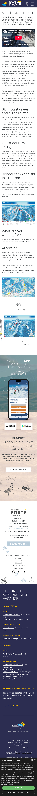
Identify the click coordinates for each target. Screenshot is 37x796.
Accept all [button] (18, 788)
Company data (28, 752)
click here (19, 782)
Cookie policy (9, 752)
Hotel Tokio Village (10, 672)
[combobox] (32, 760)
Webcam (18, 558)
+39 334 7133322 (21, 526)
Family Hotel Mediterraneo (13, 677)
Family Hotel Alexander (12, 654)
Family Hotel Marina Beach (13, 665)
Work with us (18, 565)
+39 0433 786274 (20, 524)
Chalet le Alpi (8, 619)
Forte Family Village (10, 639)
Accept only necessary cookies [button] (18, 792)
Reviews (18, 563)
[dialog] (18, 777)
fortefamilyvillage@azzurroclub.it (18, 531)
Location (18, 561)
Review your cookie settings (24, 753)
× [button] (35, 760)
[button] (18, 784)
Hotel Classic (8, 669)
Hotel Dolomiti (8, 628)
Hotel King (7, 674)
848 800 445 (22, 529)
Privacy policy (18, 752)
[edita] (27, 731)
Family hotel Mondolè (11, 615)
